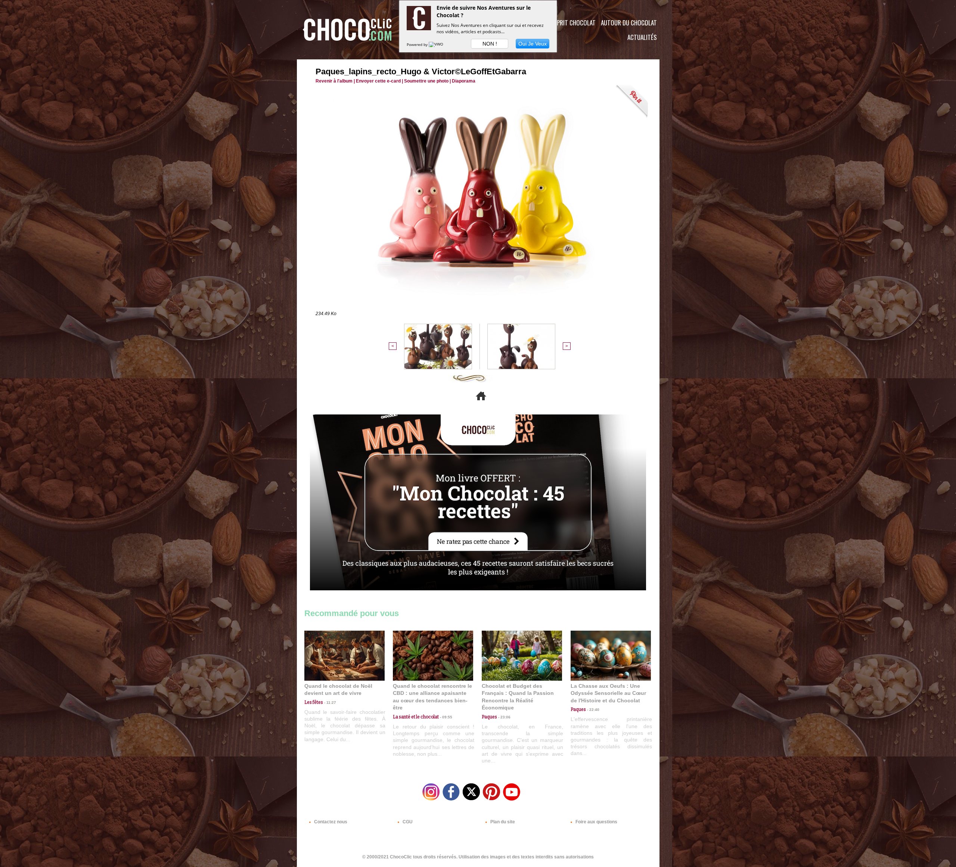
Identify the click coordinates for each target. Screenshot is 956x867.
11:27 (329, 702)
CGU (407, 821)
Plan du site (502, 821)
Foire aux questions (595, 821)
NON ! (489, 44)
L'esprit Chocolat (571, 22)
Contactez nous (330, 821)
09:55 (445, 717)
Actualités (642, 37)
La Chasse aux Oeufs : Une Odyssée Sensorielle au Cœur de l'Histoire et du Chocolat (608, 693)
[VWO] (436, 44)
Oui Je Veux (532, 44)
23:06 (503, 717)
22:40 (592, 710)
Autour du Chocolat (629, 22)
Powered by (418, 44)
